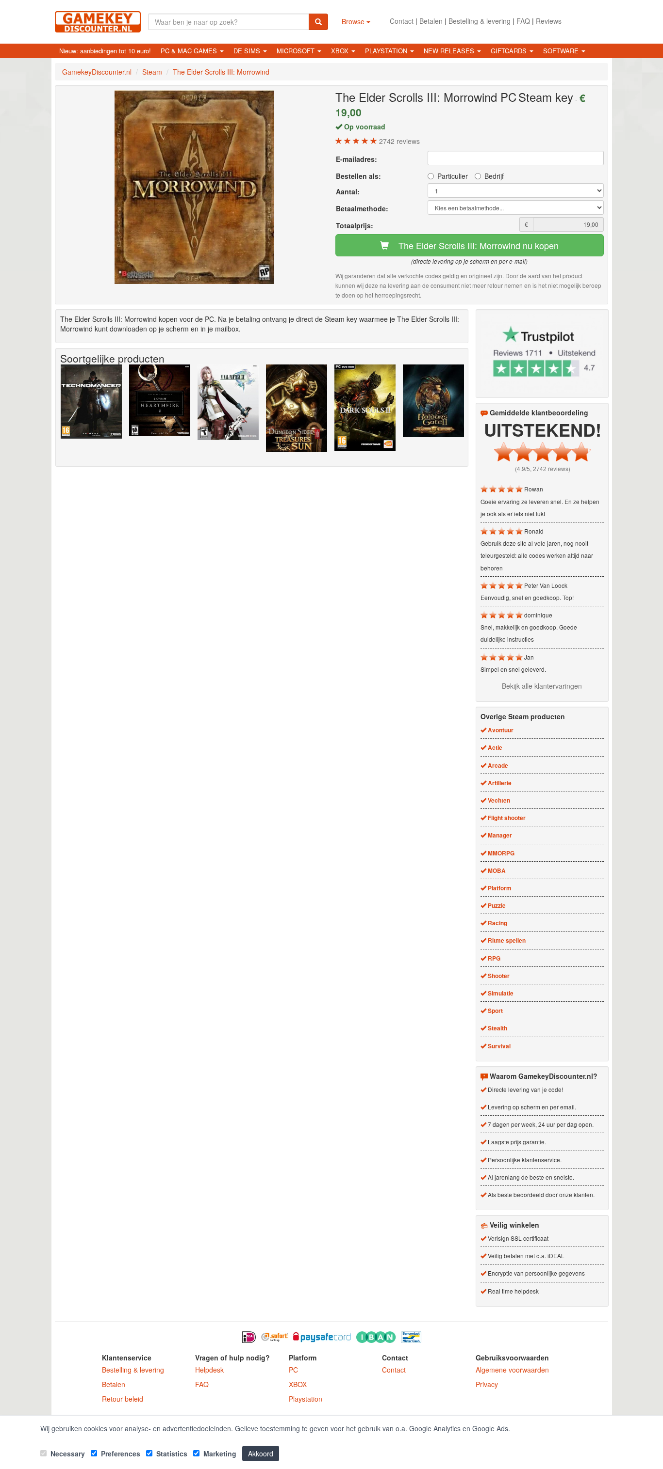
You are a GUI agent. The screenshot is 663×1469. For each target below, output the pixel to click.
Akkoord (260, 1453)
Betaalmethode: (362, 208)
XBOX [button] (340, 50)
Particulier (452, 176)
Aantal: (348, 191)
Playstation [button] (387, 50)
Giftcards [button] (510, 50)
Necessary (67, 1453)
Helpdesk (209, 1369)
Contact (402, 21)
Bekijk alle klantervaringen (542, 686)
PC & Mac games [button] (190, 50)
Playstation (305, 1399)
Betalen (431, 21)
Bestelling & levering (479, 21)
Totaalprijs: (354, 225)
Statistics (170, 1453)
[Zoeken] (318, 22)
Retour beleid (122, 1399)
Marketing (218, 1453)
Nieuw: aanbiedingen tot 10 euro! (105, 50)
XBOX (298, 1384)
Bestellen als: (358, 176)
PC (293, 1369)
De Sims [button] (247, 50)
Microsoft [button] (296, 50)
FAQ (523, 21)
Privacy (487, 1384)
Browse (354, 21)
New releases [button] (450, 50)
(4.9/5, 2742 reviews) (542, 468)
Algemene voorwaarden (512, 1369)
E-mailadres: (356, 159)
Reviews (549, 21)
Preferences (119, 1453)
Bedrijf (494, 176)
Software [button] (561, 50)
